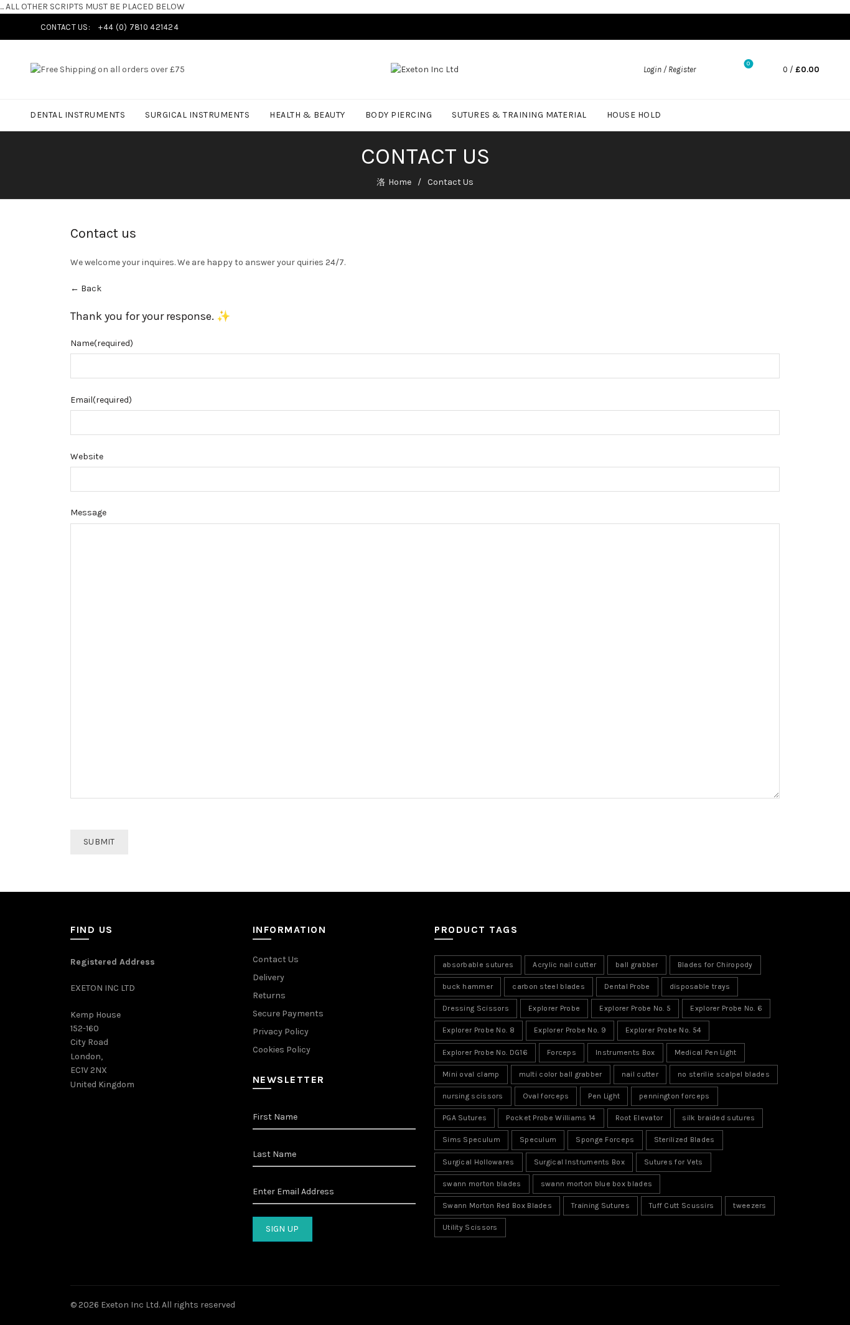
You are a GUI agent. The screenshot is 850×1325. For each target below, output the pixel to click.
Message (88, 512)
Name (101, 343)
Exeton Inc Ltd (130, 1304)
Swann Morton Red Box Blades (497, 1205)
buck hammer (467, 986)
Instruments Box (625, 1052)
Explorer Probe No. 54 (663, 1030)
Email (101, 400)
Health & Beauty (307, 115)
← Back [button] (85, 288)
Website (86, 456)
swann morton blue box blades (596, 1183)
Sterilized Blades (684, 1139)
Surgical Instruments (197, 115)
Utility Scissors (470, 1227)
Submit (99, 841)
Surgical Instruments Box (579, 1162)
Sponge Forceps (605, 1139)
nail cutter (640, 1074)
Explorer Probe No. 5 (635, 1008)
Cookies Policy (282, 1049)
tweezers (749, 1205)
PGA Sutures (464, 1117)
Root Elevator (639, 1117)
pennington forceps (674, 1096)
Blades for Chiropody (715, 964)
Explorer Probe (554, 1008)
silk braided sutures (718, 1117)
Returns (269, 995)
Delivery (268, 977)
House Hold (634, 115)
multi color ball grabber (560, 1074)
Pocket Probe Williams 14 (550, 1117)
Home (399, 182)
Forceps (561, 1052)
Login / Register (669, 69)
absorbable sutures (477, 964)
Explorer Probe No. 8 (478, 1030)
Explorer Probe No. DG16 (485, 1052)
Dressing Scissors (475, 1008)
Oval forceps (546, 1096)
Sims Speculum (471, 1139)
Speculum (538, 1139)
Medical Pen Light (706, 1052)
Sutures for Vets (673, 1162)
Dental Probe (627, 986)
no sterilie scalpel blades (724, 1074)
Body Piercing (398, 115)
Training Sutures (600, 1205)
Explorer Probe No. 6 (726, 1008)
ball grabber (636, 964)
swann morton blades (481, 1183)
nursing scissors (472, 1096)
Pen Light (604, 1096)
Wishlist (748, 63)
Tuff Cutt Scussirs (681, 1205)
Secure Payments (288, 1013)
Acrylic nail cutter (564, 964)
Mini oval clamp (471, 1074)
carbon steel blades (548, 986)
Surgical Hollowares (478, 1162)
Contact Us (276, 959)
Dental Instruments (77, 115)
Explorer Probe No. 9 (570, 1030)
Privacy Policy (281, 1031)
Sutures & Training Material (519, 115)
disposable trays (700, 986)
